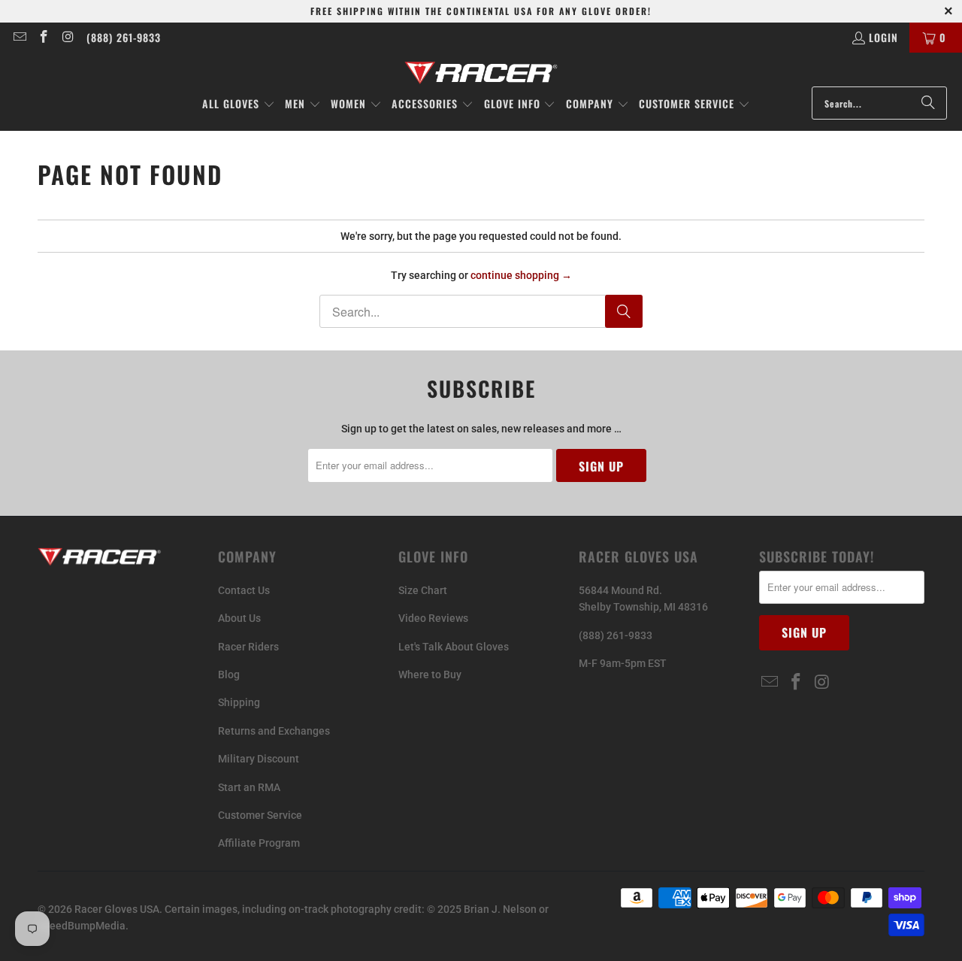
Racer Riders (248, 647)
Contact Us (244, 590)
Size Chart (422, 590)
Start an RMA (249, 787)
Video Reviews (433, 618)
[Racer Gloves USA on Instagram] (67, 37)
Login (883, 37)
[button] (238, 104)
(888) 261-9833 (123, 37)
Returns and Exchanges (274, 731)
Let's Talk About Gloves (453, 647)
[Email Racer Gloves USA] (18, 37)
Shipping (239, 702)
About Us (239, 618)
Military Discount (258, 759)
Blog (229, 674)
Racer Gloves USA (116, 909)
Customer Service (260, 815)
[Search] (928, 103)
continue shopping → (521, 275)
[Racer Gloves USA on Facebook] (43, 37)
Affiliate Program (259, 843)
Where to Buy (429, 674)
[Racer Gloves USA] (481, 73)
